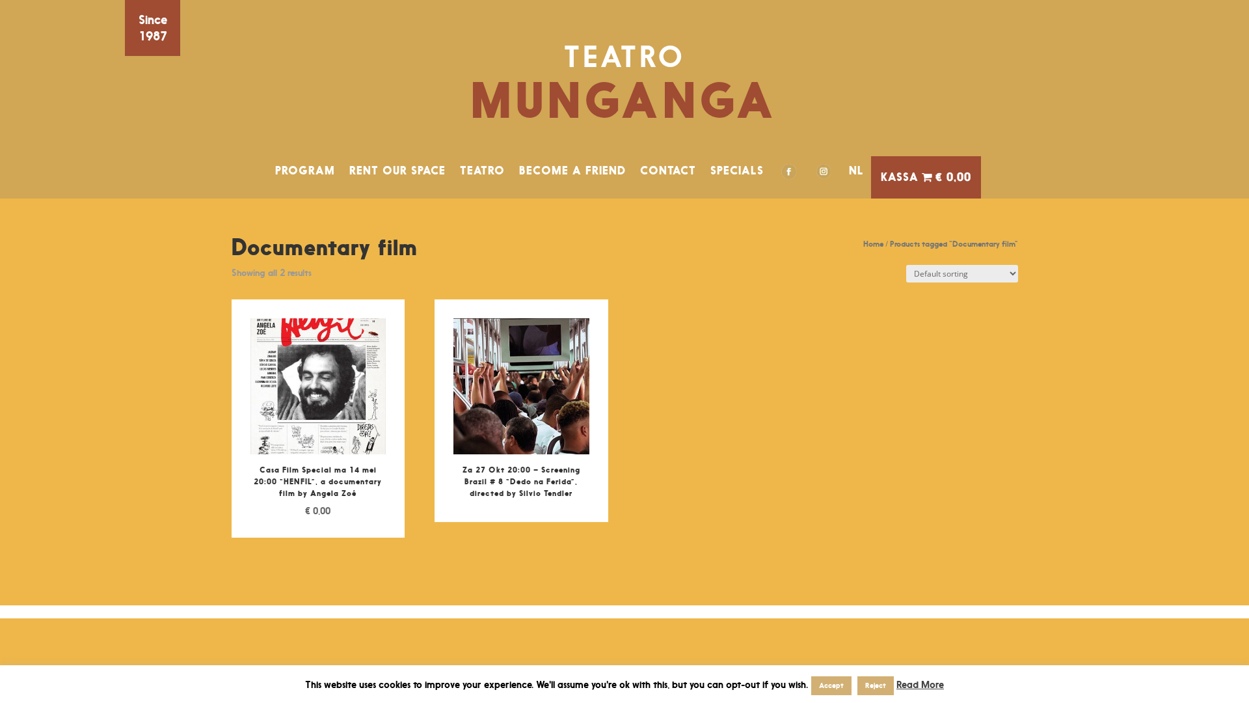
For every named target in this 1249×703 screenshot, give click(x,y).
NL (856, 170)
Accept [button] (831, 685)
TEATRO (482, 170)
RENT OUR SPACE (397, 170)
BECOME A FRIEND (572, 170)
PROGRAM (305, 170)
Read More (920, 684)
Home (873, 244)
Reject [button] (875, 685)
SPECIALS (737, 170)
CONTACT (668, 170)
